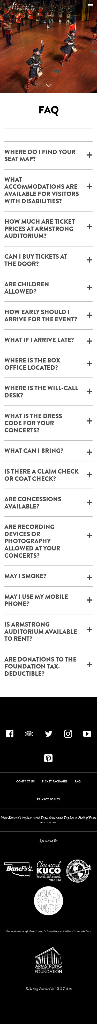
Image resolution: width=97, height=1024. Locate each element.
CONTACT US (25, 781)
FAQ (78, 781)
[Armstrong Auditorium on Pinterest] (49, 760)
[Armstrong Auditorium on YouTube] (87, 735)
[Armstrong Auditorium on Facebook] (10, 735)
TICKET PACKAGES (55, 781)
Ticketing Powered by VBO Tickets (48, 989)
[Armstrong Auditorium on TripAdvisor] (29, 735)
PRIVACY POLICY (48, 799)
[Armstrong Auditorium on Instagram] (68, 735)
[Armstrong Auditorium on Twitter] (49, 735)
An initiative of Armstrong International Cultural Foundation (48, 931)
